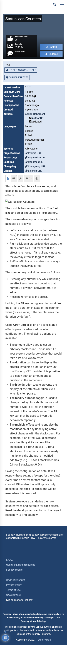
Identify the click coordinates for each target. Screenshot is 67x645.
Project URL (34, 153)
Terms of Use (13, 590)
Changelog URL (37, 166)
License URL (35, 170)
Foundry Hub (43, 639)
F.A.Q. (9, 559)
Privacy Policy (14, 585)
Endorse (53, 54)
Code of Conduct (15, 580)
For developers (14, 569)
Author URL (38, 118)
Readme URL (35, 161)
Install (53, 47)
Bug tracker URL (37, 157)
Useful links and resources (20, 564)
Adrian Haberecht (35, 114)
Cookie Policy (13, 595)
